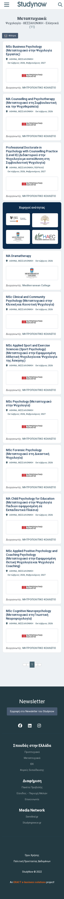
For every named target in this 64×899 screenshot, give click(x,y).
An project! (32, 882)
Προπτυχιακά (32, 752)
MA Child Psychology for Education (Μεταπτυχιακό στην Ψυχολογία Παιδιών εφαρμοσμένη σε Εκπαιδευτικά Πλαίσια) (30, 504)
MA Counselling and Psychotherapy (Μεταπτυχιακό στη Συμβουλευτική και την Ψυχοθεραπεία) (31, 102)
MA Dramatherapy (18, 256)
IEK (32, 764)
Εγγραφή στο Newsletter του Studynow (32, 711)
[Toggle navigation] (6, 4)
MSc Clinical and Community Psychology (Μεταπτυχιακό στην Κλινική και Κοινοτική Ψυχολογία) (30, 300)
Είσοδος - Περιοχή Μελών (32, 793)
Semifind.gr (32, 816)
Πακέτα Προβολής (32, 787)
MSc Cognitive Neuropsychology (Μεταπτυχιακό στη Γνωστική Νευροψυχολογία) (28, 614)
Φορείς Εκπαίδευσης (32, 770)
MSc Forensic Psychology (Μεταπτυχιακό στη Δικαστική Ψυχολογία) (27, 453)
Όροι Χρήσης (32, 855)
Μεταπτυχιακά (32, 758)
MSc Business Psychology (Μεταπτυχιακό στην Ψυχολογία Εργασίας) (29, 50)
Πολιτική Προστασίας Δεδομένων (32, 861)
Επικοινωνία (32, 799)
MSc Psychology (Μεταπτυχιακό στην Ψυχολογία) (29, 403)
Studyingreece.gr (32, 822)
